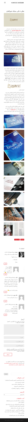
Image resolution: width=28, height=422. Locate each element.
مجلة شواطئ (17, 239)
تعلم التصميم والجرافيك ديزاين (18, 404)
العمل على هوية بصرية (19, 382)
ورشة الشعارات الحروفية (19, 386)
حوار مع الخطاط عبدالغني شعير (18, 384)
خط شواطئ (13, 109)
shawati (22, 239)
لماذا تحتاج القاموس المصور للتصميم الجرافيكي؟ (14, 380)
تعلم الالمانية (21, 415)
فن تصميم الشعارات (13, 415)
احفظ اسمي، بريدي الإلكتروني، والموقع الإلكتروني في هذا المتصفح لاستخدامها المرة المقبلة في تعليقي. (15, 350)
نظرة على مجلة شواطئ (15, 408)
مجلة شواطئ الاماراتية (16, 30)
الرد (5, 263)
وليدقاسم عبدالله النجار (19, 400)
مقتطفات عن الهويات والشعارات (17, 388)
